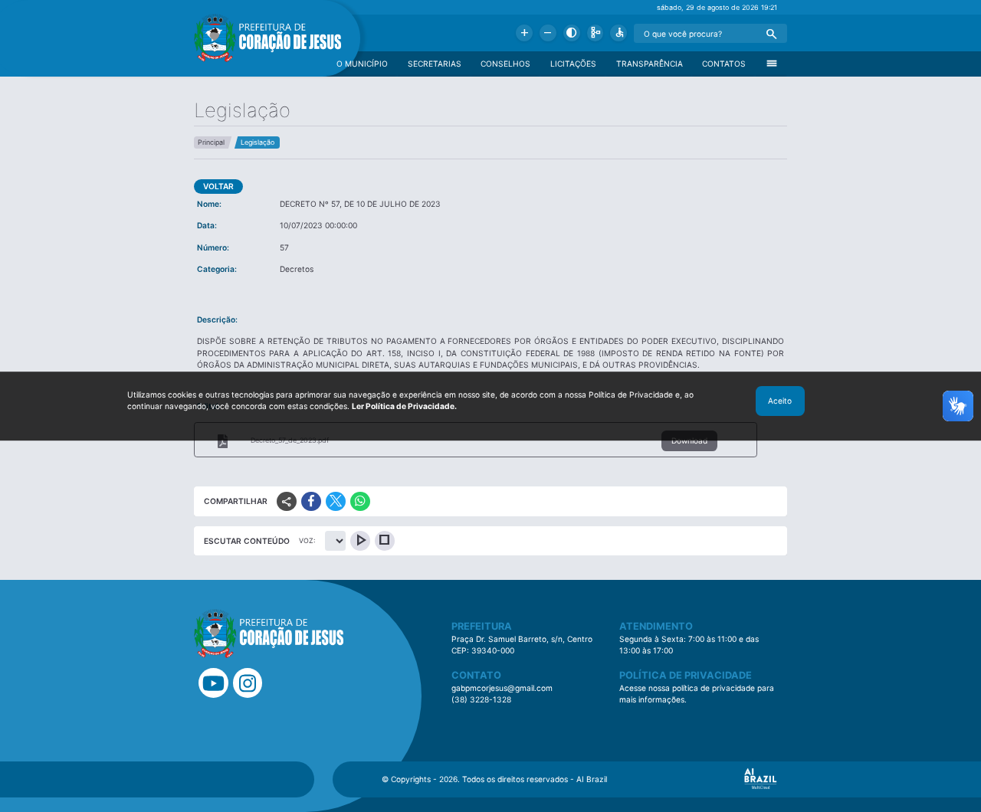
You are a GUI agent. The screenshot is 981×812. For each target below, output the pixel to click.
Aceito (780, 400)
